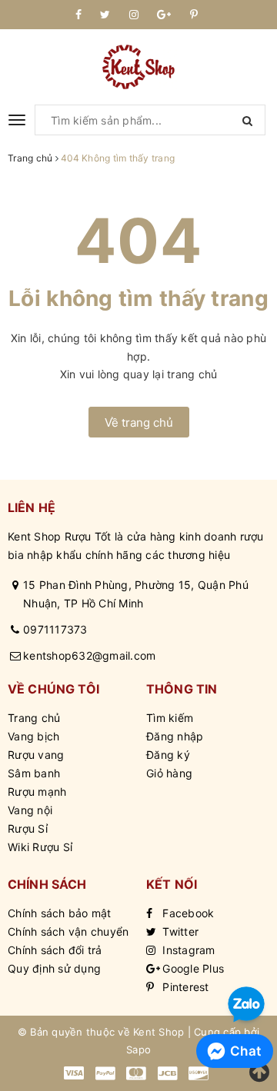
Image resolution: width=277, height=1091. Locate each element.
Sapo (138, 1049)
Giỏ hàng (169, 773)
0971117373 (55, 629)
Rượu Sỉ (28, 828)
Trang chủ (34, 717)
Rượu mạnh (37, 791)
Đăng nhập (174, 736)
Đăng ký (168, 754)
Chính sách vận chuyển (68, 931)
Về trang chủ (139, 422)
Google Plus (191, 968)
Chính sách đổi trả (55, 949)
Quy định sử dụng (54, 968)
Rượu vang (36, 754)
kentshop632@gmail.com (89, 655)
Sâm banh (34, 773)
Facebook (186, 913)
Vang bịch (33, 736)
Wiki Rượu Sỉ (40, 846)
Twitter (179, 931)
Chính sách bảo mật (60, 913)
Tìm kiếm (169, 717)
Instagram (187, 949)
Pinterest (184, 986)
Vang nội (30, 810)
